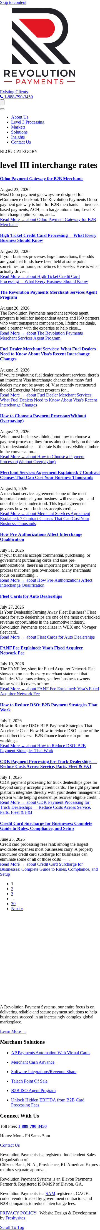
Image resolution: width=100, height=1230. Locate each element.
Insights (18, 137)
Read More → (44, 279)
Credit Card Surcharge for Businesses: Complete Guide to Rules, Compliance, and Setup (46, 826)
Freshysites (15, 1218)
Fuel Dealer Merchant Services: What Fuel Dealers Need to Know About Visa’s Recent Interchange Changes (48, 354)
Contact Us (21, 142)
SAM (50, 1193)
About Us (19, 117)
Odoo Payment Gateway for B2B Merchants (41, 178)
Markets (18, 127)
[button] (14, 91)
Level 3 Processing (27, 122)
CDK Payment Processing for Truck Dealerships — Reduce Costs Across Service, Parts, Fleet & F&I (48, 764)
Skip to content (13, 2)
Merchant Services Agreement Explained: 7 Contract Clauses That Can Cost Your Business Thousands (50, 475)
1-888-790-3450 (32, 1126)
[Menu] (2, 102)
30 (13, 903)
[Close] (2, 109)
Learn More (13, 1031)
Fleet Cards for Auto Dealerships (31, 596)
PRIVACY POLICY (18, 1213)
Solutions (19, 132)
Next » (17, 908)
